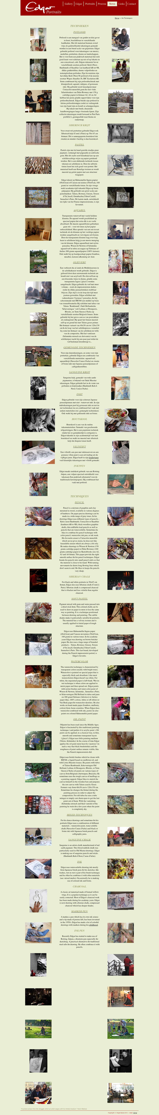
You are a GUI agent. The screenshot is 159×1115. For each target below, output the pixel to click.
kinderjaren (94, 457)
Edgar (117, 18)
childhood (93, 924)
